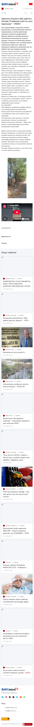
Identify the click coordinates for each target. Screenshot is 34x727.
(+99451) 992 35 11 (11, 708)
